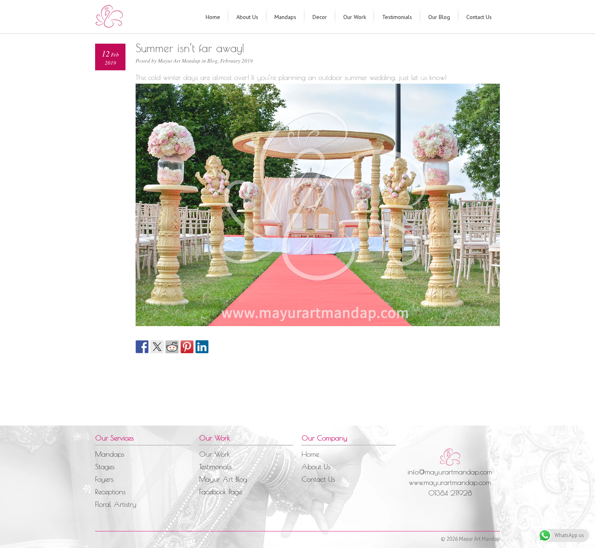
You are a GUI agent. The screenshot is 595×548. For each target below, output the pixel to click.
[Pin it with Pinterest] (187, 346)
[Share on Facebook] (142, 346)
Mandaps (285, 17)
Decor (319, 17)
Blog (212, 60)
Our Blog (439, 17)
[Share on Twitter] (157, 346)
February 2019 (236, 60)
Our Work (354, 17)
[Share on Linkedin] (202, 346)
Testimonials (397, 17)
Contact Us (479, 17)
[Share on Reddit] (172, 346)
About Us (247, 17)
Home (213, 17)
